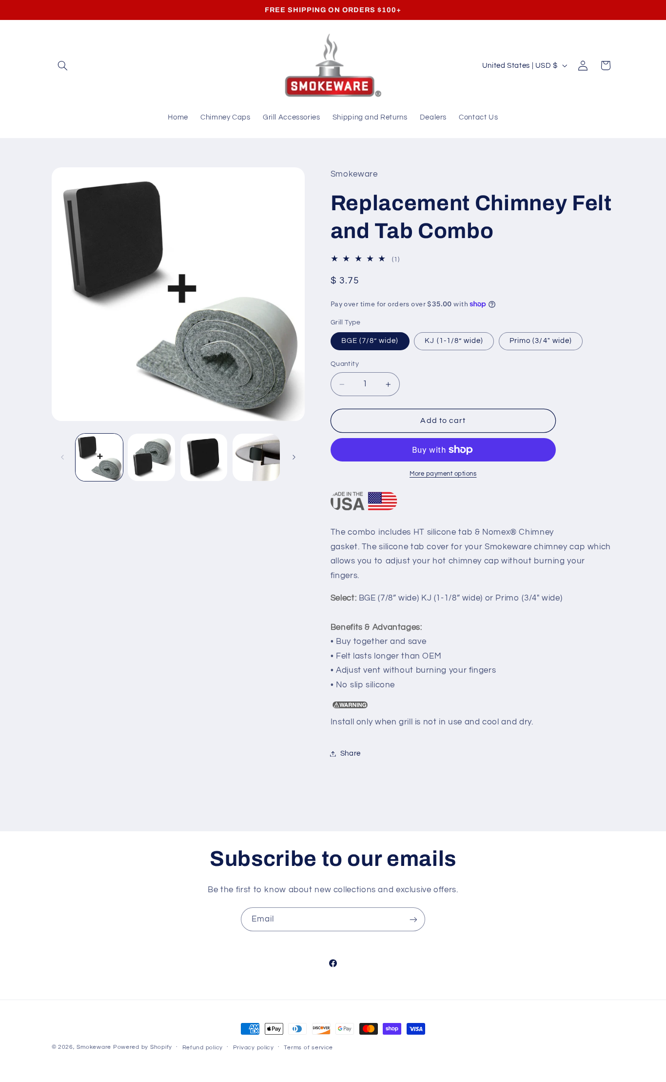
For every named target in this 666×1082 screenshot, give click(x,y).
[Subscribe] (413, 919)
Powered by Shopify (142, 1047)
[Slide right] (294, 457)
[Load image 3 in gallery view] (204, 457)
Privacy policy (253, 1047)
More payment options (443, 474)
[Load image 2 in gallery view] (151, 457)
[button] (63, 65)
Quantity (345, 364)
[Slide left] (62, 457)
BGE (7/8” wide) (370, 340)
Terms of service (308, 1047)
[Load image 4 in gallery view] (256, 457)
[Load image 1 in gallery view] (99, 457)
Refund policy (202, 1047)
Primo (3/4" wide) (540, 340)
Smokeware (94, 1047)
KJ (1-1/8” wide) (454, 340)
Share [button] (350, 753)
